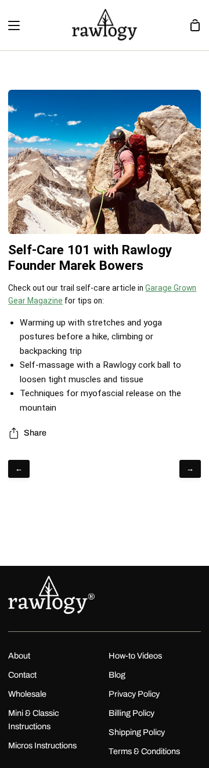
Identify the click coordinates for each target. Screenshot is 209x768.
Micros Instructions (42, 745)
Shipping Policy (137, 732)
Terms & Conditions (144, 751)
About (19, 655)
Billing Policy (131, 713)
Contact (22, 674)
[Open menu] (10, 25)
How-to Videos (135, 655)
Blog (117, 674)
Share (35, 432)
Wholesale (27, 693)
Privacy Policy (134, 693)
